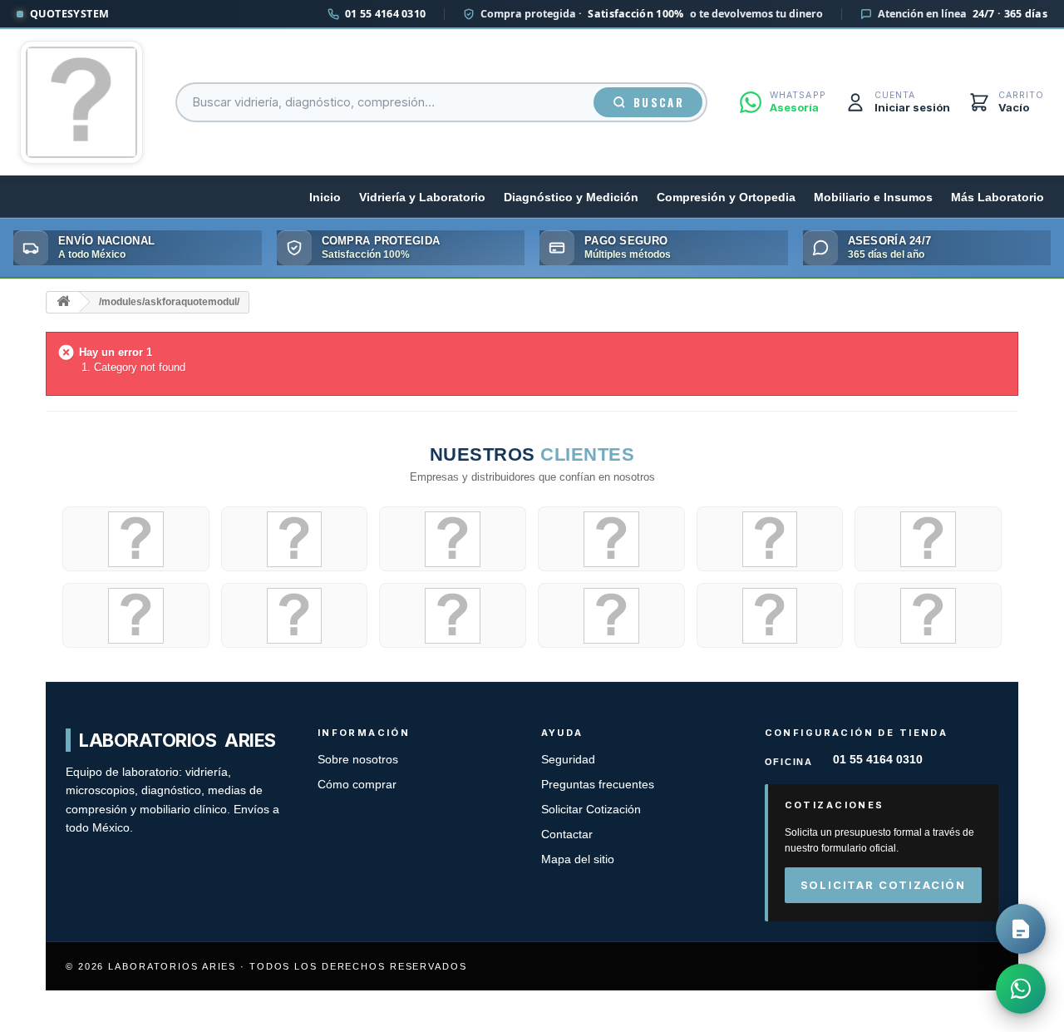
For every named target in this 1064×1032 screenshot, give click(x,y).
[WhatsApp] (1021, 989)
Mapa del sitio (577, 859)
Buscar (658, 102)
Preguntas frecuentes (597, 784)
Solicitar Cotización (591, 809)
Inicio (325, 197)
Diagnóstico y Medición (571, 197)
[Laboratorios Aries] (81, 102)
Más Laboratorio (997, 197)
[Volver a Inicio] (63, 302)
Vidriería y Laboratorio (422, 197)
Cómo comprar (357, 784)
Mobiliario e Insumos (873, 197)
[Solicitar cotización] (1021, 929)
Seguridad (568, 759)
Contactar (567, 834)
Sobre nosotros (358, 759)
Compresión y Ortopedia (726, 197)
